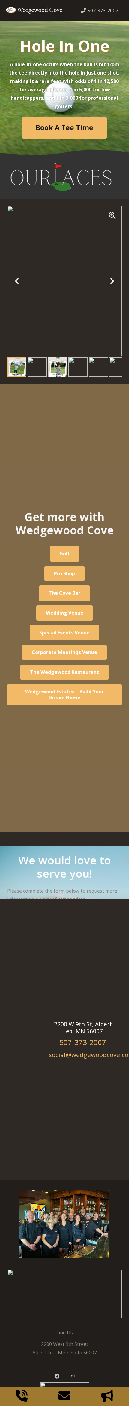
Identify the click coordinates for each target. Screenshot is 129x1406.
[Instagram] (72, 1376)
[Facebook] (57, 1376)
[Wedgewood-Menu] (34, 10)
